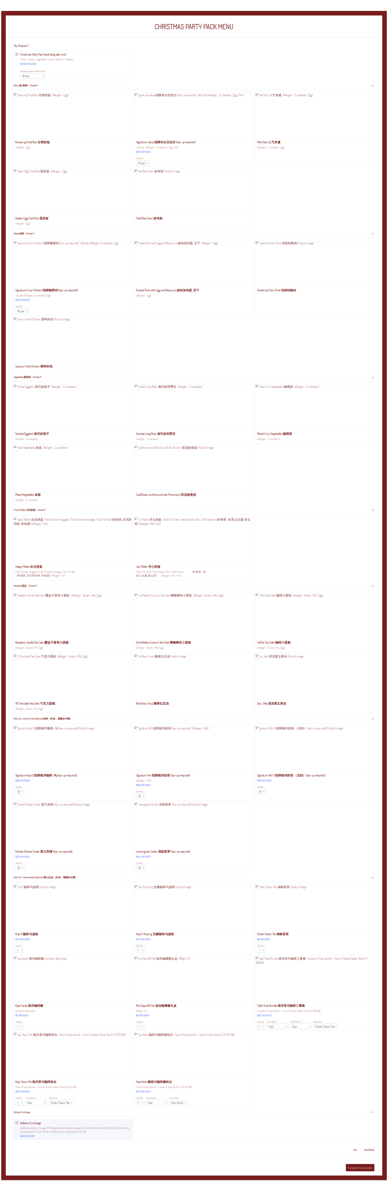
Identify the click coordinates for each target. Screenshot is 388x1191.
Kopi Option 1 (272, 1021)
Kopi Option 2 (296, 1021)
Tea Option (318, 1021)
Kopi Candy (174, 1097)
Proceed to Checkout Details (360, 1167)
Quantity (139, 158)
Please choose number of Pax (32, 71)
